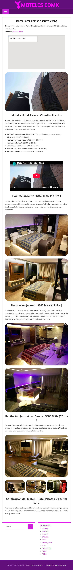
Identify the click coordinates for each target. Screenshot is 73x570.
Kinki (44, 540)
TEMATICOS (46, 548)
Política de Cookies (37, 565)
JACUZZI (45, 537)
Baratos (45, 531)
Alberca (45, 528)
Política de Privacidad (52, 565)
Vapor (44, 551)
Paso (44, 545)
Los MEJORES (47, 542)
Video (44, 554)
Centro (45, 534)
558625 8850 (18, 31)
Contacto (63, 565)
